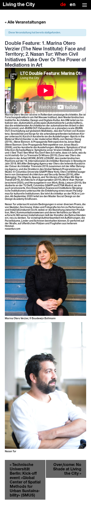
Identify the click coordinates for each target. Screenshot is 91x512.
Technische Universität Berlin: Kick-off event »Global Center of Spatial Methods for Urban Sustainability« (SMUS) (25, 479)
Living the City (19, 4)
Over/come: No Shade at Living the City (67, 468)
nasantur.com (12, 228)
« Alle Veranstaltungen (25, 22)
